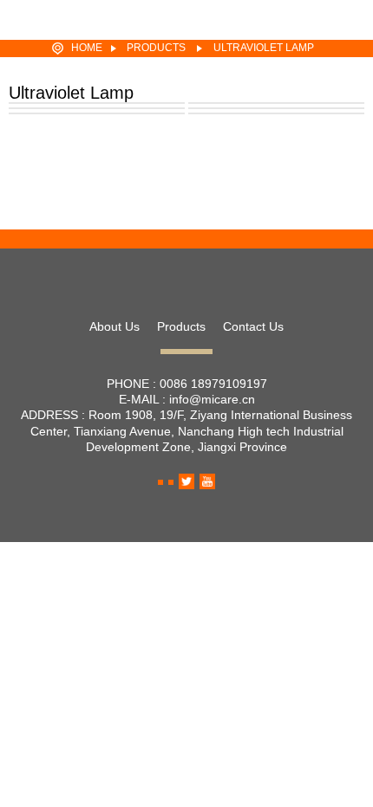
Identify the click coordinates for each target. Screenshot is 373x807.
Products (156, 48)
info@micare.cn (212, 399)
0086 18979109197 (213, 384)
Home (86, 48)
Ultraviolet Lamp (263, 48)
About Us (114, 326)
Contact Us (253, 326)
